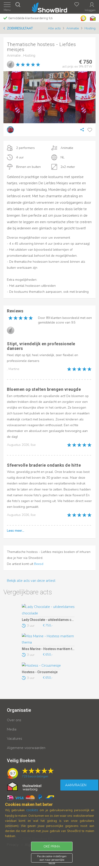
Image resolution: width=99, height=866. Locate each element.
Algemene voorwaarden (26, 748)
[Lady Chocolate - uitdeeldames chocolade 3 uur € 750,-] (48, 610)
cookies (32, 810)
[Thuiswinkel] (92, 18)
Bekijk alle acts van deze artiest (31, 580)
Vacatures (14, 738)
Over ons (14, 720)
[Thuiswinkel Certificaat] (24, 786)
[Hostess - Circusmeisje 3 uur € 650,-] (48, 666)
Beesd (38, 564)
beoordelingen (35, 776)
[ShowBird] (49, 6)
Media (11, 729)
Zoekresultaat (20, 28)
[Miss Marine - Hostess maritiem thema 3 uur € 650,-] (48, 639)
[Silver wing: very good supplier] (10, 64)
